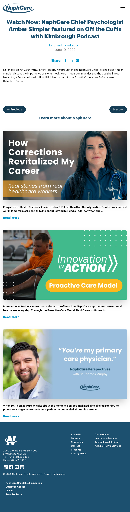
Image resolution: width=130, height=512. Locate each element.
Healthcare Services (106, 438)
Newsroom (77, 442)
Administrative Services (108, 446)
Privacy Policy (79, 454)
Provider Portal (14, 494)
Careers (75, 438)
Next (116, 109)
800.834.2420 (21, 457)
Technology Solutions (107, 442)
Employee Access (15, 487)
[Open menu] (122, 7)
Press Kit (76, 450)
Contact (75, 446)
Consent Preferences (54, 474)
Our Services (102, 435)
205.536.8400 (18, 460)
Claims (9, 491)
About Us (76, 435)
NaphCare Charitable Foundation (24, 483)
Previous (16, 109)
